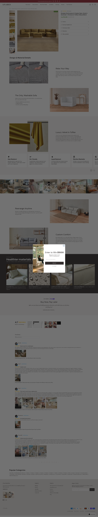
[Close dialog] (64, 246)
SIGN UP (54, 263)
